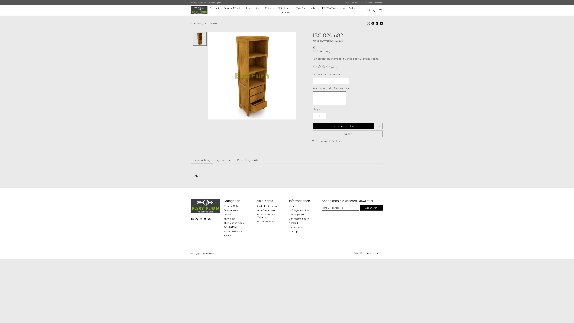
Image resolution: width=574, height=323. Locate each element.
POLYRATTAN (230, 227)
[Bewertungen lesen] (324, 67)
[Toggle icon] (369, 10)
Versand (293, 222)
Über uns (293, 206)
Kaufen (348, 133)
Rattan (227, 214)
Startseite (215, 8)
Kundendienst (296, 227)
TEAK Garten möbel (234, 222)
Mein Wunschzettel (266, 221)
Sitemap (293, 231)
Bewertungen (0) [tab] (247, 160)
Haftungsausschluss (299, 210)
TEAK (194, 175)
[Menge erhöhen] (323, 116)
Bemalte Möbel (231, 206)
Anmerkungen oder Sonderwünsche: (332, 88)
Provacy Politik (296, 214)
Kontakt (286, 12)
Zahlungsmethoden (299, 218)
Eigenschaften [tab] (223, 160)
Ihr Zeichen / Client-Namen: (327, 74)
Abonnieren (371, 207)
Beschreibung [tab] (202, 160)
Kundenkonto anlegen (268, 206)
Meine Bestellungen (266, 210)
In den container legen (343, 126)
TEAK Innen (229, 218)
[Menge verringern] (316, 116)
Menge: (316, 109)
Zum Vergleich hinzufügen (329, 141)
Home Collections (233, 231)
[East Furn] (199, 10)
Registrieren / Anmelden (372, 2)
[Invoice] (361, 253)
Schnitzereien (231, 210)
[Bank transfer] (356, 253)
